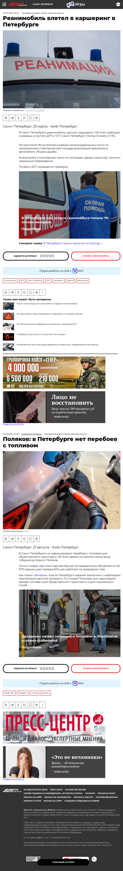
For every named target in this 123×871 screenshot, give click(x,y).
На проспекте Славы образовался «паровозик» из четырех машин (49, 314)
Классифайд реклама (107, 797)
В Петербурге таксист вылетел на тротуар (71, 243)
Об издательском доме (36, 790)
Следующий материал (63, 862)
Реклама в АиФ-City (83, 797)
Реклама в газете (106, 793)
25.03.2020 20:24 (11, 13)
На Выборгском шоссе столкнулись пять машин (41, 334)
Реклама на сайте (33, 797)
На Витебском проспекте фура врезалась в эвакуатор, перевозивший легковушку (58, 344)
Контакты (90, 793)
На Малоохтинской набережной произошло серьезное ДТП (47, 324)
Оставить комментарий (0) (96, 256)
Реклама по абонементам (57, 797)
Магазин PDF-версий (75, 790)
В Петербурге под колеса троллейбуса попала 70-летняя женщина (65, 220)
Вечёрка (40, 575)
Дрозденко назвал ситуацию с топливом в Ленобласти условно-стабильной (69, 638)
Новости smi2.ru (13, 424)
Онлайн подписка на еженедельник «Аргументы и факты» (53, 793)
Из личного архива (34, 110)
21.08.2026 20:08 (11, 434)
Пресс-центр (56, 790)
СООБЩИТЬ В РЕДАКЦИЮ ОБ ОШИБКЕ (81, 801)
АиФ (26, 531)
